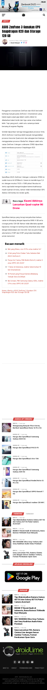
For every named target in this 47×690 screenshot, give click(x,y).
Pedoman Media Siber (26, 668)
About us (6, 668)
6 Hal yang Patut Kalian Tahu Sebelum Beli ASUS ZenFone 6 (24, 255)
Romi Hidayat (15, 43)
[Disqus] (23, 330)
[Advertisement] (23, 90)
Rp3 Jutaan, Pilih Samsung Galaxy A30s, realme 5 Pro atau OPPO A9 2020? (25, 282)
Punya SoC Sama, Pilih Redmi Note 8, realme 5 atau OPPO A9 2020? (25, 262)
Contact (14, 668)
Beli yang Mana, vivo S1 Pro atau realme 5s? (24, 249)
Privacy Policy (39, 668)
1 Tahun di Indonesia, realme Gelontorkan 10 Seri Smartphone (24, 268)
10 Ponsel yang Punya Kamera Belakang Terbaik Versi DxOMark (23, 275)
